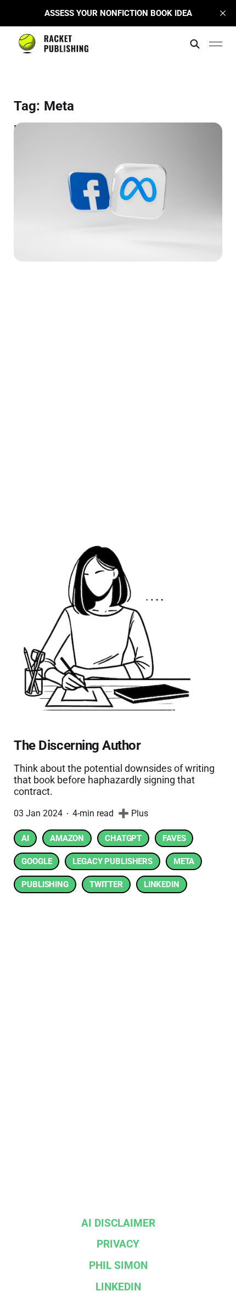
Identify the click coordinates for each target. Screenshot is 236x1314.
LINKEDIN (118, 1286)
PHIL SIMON (118, 1265)
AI (25, 838)
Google (36, 861)
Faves (174, 838)
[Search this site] (195, 44)
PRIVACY (118, 1244)
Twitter (106, 884)
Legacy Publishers (112, 861)
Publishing (45, 884)
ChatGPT (123, 838)
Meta (183, 861)
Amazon (67, 838)
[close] (223, 13)
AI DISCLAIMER (118, 1223)
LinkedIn (161, 884)
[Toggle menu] (215, 44)
